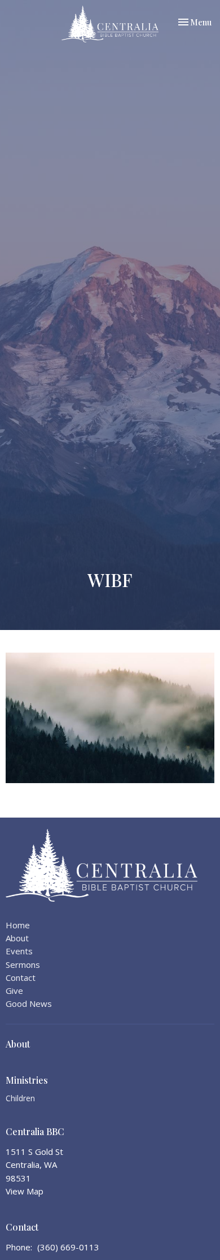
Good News (29, 1003)
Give (14, 990)
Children (20, 1098)
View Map (24, 1191)
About (17, 938)
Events (19, 951)
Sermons (23, 964)
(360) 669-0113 (68, 1247)
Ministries (27, 1080)
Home (18, 925)
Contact (21, 977)
